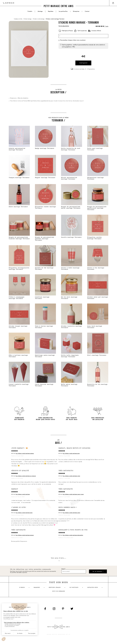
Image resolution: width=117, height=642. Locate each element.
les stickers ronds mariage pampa (25, 453)
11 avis (106, 26)
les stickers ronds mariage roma (71, 476)
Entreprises (76, 11)
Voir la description (63, 26)
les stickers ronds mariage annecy (25, 535)
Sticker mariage (28, 19)
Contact (87, 11)
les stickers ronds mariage (23, 494)
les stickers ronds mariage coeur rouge (73, 494)
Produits (30, 11)
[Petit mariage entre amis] (58, 6)
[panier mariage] (113, 3)
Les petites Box (63, 11)
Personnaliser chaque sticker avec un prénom (72, 40)
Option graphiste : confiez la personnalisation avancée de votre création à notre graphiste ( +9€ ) (83, 45)
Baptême (50, 11)
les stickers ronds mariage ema (71, 453)
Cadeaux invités (18, 19)
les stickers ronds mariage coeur (71, 512)
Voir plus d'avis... (58, 558)
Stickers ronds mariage (39, 19)
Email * (63, 569)
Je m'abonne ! (97, 571)
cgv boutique (73, 587)
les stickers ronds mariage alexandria (73, 535)
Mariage (40, 11)
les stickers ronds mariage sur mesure (26, 476)
